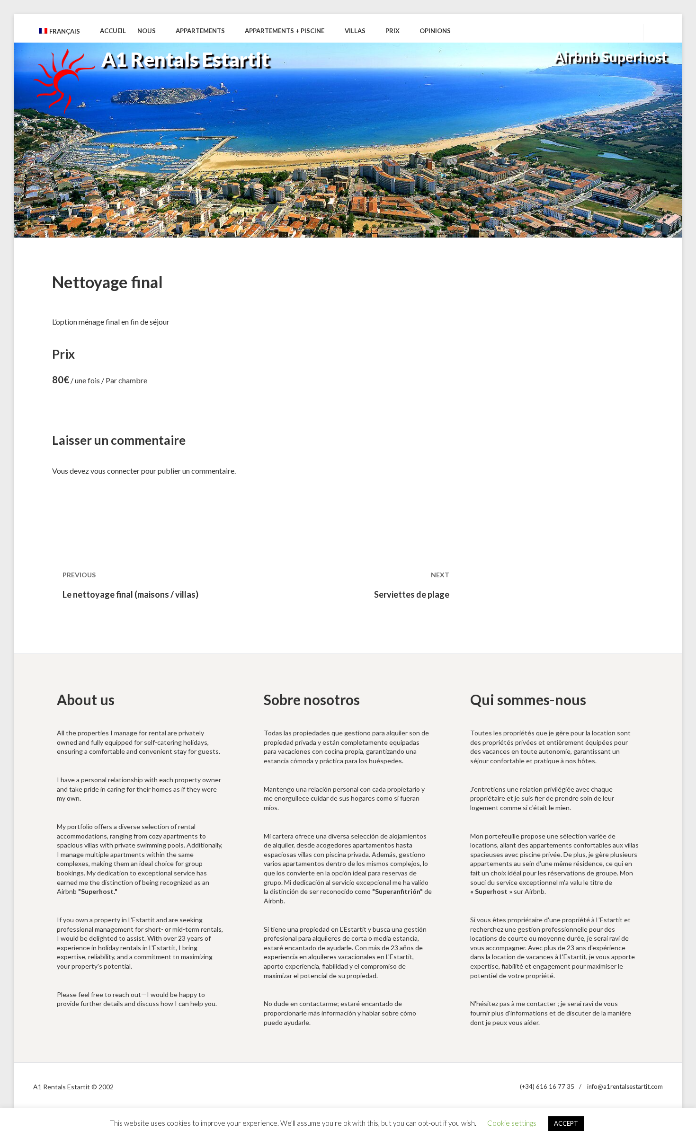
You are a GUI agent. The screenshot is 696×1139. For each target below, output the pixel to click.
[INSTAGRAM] (625, 31)
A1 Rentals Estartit (185, 59)
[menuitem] (64, 31)
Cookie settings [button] (511, 1123)
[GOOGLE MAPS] (591, 31)
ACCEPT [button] (566, 1123)
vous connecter (115, 470)
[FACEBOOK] (608, 31)
